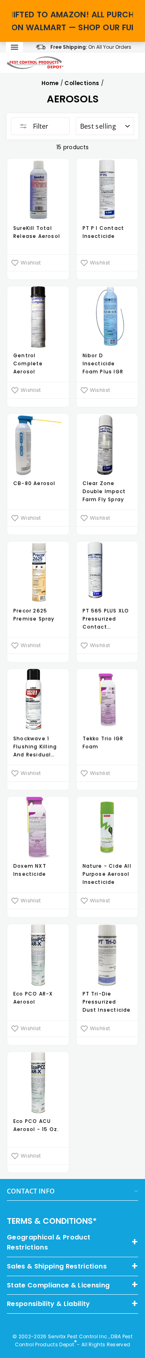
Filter (39, 126)
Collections (81, 83)
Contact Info (31, 1191)
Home (49, 83)
